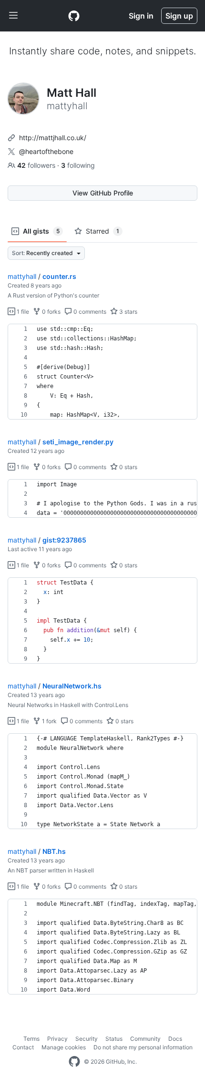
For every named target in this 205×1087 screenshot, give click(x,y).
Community (145, 1038)
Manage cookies (63, 1047)
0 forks (51, 311)
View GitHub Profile (102, 193)
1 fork (49, 721)
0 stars (127, 467)
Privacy (57, 1038)
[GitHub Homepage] (74, 1062)
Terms (31, 1038)
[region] (102, 372)
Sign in (141, 16)
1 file (22, 311)
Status (114, 1038)
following (78, 165)
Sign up (179, 16)
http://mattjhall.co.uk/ (52, 137)
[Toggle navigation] (13, 16)
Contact (23, 1047)
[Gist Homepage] (74, 15)
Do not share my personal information (143, 1047)
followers (37, 165)
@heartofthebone (46, 151)
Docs (175, 1038)
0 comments (89, 311)
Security (86, 1038)
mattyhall (22, 276)
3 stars (127, 311)
